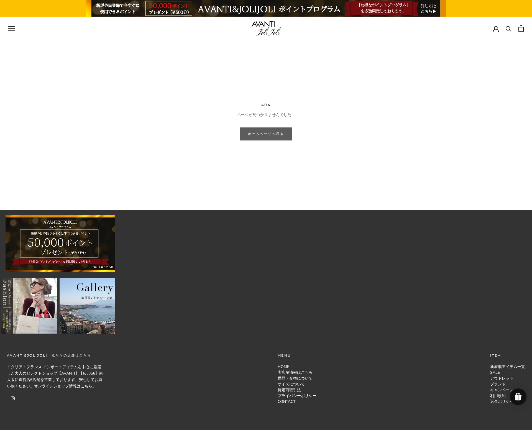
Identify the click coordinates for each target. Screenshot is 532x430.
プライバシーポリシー (297, 395)
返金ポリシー (501, 401)
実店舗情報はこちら (295, 372)
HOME (283, 366)
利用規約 (498, 395)
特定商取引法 (289, 390)
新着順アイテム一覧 (507, 366)
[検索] (508, 28)
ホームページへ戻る (266, 134)
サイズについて (291, 384)
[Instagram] (13, 398)
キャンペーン (501, 390)
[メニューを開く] (11, 28)
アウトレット (501, 378)
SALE (495, 372)
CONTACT (286, 401)
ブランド (498, 384)
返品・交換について (295, 378)
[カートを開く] (521, 28)
